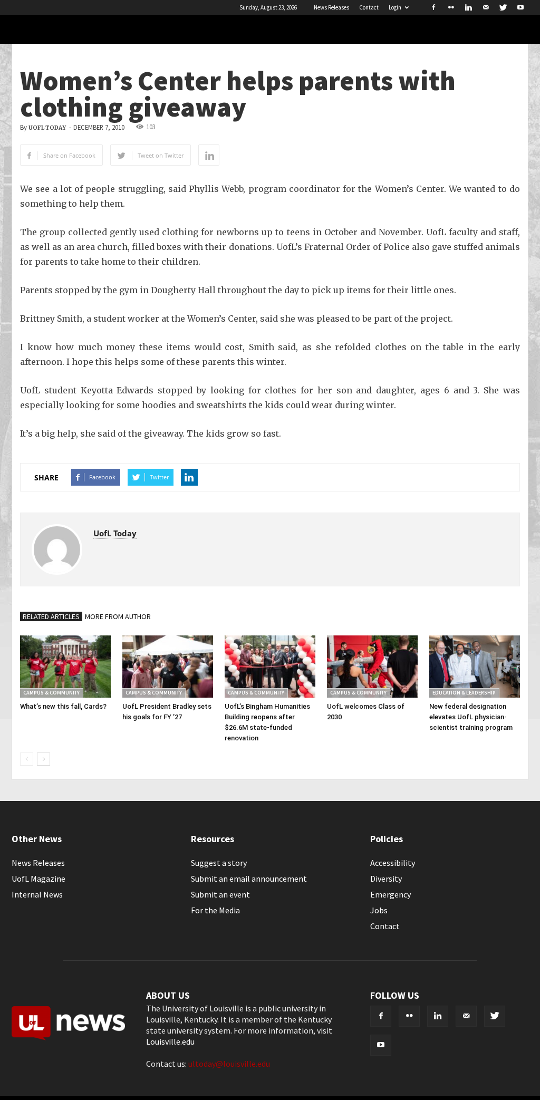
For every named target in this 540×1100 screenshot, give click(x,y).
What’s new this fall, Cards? (63, 706)
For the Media (215, 910)
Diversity (386, 878)
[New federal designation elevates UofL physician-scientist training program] (474, 666)
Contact (369, 7)
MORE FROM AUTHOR (118, 616)
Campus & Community (51, 692)
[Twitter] (503, 7)
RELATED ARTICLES (51, 616)
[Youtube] (520, 7)
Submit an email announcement (249, 878)
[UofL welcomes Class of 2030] (372, 666)
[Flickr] (451, 7)
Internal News (37, 894)
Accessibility (392, 862)
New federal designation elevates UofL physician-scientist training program (471, 716)
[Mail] (486, 7)
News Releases (331, 7)
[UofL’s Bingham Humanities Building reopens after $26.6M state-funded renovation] (270, 666)
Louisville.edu (170, 1041)
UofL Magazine (38, 878)
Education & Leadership (464, 692)
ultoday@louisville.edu (229, 1063)
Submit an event (220, 894)
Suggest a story (219, 862)
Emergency (390, 894)
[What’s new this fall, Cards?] (65, 666)
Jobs (379, 910)
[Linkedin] (468, 7)
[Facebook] (433, 7)
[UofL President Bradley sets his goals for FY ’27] (167, 666)
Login (395, 7)
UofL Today (47, 127)
